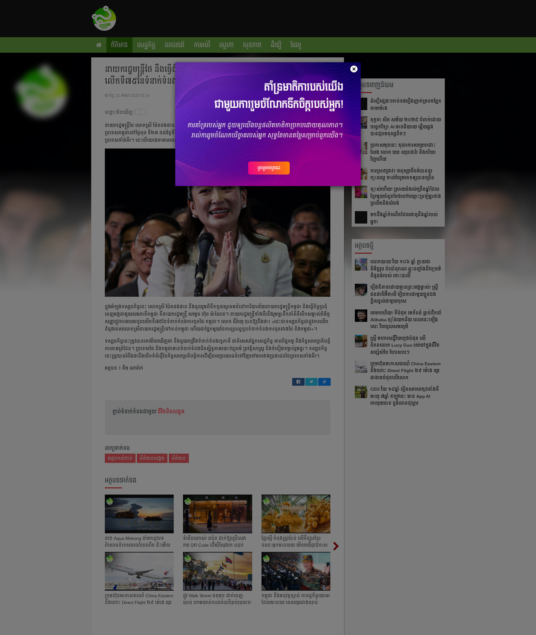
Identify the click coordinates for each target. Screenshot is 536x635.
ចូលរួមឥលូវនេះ (268, 167)
